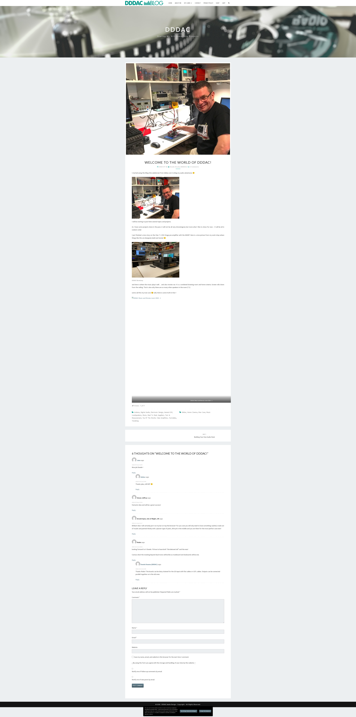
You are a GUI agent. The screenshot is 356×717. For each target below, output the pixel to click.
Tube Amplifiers (162, 418)
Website (134, 647)
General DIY (168, 412)
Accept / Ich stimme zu (205, 711)
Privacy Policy (208, 3)
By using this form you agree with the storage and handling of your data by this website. (164, 663)
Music (145, 415)
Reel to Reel (152, 415)
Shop (217, 3)
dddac (184, 412)
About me (178, 3)
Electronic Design (157, 412)
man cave (201, 412)
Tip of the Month (149, 418)
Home (170, 3)
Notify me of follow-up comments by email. (147, 671)
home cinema (192, 412)
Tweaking (135, 421)
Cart (223, 3)
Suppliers (161, 415)
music (208, 412)
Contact (198, 3)
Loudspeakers (137, 415)
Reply (134, 473)
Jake (138, 460)
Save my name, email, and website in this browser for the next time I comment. (161, 657)
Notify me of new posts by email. (143, 680)
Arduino (137, 412)
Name (134, 628)
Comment (136, 597)
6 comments (194, 167)
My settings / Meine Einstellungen (188, 711)
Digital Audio (145, 412)
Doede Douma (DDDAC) (178, 167)
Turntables (172, 418)
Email (134, 637)
